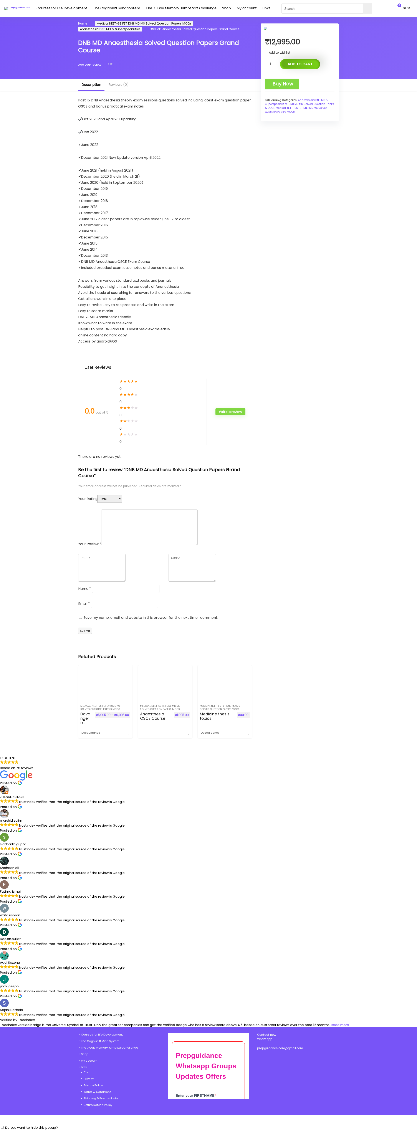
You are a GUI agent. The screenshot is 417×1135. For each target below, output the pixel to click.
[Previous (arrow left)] (7, 567)
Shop (226, 8)
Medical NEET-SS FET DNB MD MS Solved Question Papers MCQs (144, 23)
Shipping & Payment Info (101, 1098)
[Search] (367, 8)
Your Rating (88, 498)
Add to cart (300, 64)
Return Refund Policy (98, 1105)
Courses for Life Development (61, 8)
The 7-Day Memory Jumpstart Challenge (181, 8)
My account (247, 8)
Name (84, 588)
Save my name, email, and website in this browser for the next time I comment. (150, 617)
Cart (87, 1072)
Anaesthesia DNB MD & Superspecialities (110, 29)
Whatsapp (264, 1039)
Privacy (89, 1079)
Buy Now (283, 83)
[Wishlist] (386, 8)
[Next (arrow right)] (409, 567)
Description (91, 84)
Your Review (89, 543)
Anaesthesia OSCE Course (152, 716)
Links (266, 8)
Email (84, 603)
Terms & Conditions (97, 1092)
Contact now (267, 1035)
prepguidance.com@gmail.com (280, 1048)
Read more (340, 1024)
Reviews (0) (119, 84)
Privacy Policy (93, 1085)
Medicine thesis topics (215, 716)
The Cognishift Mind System (116, 8)
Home (82, 23)
